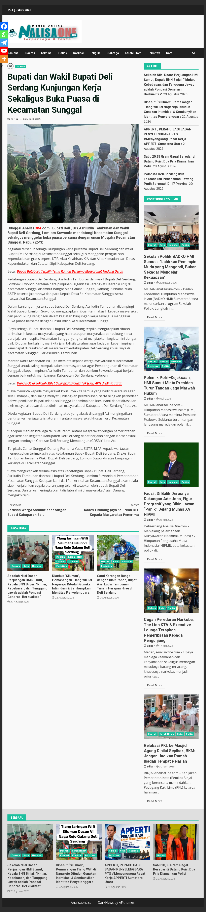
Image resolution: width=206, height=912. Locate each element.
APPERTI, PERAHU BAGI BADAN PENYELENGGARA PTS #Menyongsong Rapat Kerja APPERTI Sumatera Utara (127, 842)
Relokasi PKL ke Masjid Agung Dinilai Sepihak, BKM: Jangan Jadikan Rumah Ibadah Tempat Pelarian (171, 716)
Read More (154, 317)
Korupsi (78, 53)
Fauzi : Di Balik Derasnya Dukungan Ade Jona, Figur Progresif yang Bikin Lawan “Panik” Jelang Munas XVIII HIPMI (171, 464)
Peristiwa (153, 53)
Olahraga (113, 53)
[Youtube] (4, 51)
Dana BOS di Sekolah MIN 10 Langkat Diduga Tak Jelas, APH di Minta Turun (69, 383)
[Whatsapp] (4, 34)
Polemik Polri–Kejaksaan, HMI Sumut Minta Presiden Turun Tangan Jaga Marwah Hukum (171, 349)
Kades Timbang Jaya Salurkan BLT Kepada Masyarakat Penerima (111, 510)
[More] (4, 59)
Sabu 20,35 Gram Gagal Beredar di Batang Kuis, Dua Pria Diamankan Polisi (169, 161)
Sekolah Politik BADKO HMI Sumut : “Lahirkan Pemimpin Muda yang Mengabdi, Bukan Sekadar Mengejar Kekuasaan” (171, 227)
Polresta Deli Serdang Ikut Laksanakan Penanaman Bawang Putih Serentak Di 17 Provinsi (168, 179)
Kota (169, 53)
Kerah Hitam (133, 53)
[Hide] (1, 66)
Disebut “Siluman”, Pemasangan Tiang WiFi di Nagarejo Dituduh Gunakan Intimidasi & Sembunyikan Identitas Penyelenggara (73, 553)
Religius (95, 53)
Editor (14, 119)
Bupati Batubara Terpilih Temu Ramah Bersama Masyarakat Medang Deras (70, 271)
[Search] (193, 53)
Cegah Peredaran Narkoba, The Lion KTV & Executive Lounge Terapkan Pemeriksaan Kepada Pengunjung (171, 590)
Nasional (13, 53)
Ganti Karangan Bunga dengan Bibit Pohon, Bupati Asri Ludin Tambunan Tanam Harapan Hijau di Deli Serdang (118, 553)
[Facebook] (4, 26)
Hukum (164, 361)
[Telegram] (4, 43)
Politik (62, 53)
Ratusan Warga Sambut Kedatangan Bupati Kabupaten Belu (36, 510)
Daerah (30, 53)
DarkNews (106, 902)
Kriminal (46, 53)
